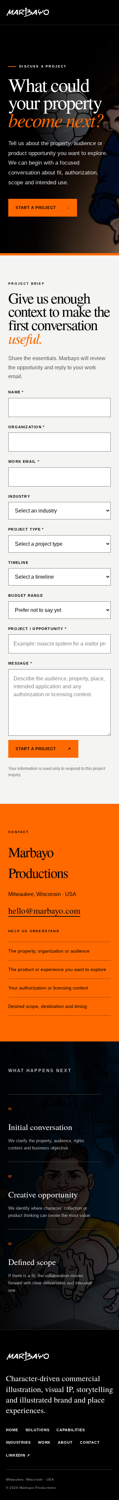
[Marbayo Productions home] (28, 12)
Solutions (37, 1430)
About (65, 1442)
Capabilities (71, 1430)
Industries (18, 1442)
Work (44, 1442)
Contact (90, 1442)
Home (12, 1430)
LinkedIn (18, 1455)
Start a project (43, 207)
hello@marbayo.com (44, 910)
